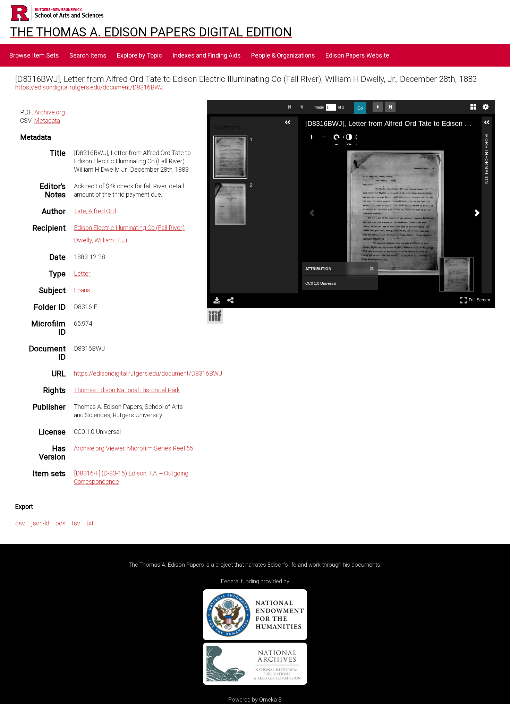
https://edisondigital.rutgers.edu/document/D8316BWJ (89, 87)
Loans (82, 290)
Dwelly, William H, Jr (101, 240)
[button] (290, 125)
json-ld (40, 523)
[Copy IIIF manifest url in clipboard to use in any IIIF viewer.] (215, 316)
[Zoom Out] (325, 138)
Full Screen (480, 298)
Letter (82, 273)
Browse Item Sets (34, 55)
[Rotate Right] (338, 138)
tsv (76, 523)
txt (90, 523)
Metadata (47, 120)
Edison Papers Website (357, 55)
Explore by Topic (139, 55)
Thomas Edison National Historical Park (127, 390)
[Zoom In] (313, 138)
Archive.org (49, 112)
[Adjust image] (350, 138)
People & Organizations (283, 55)
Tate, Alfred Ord (95, 211)
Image (319, 107)
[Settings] (485, 107)
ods (61, 523)
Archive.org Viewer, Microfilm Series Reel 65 (133, 448)
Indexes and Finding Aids (206, 55)
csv (20, 523)
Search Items (88, 55)
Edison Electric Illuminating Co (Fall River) (129, 227)
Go (360, 108)
